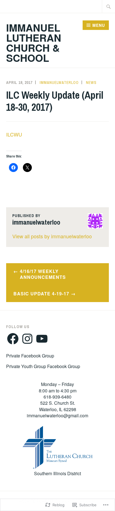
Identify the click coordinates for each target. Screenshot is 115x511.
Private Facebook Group (30, 355)
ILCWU (14, 134)
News (91, 82)
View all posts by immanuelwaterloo (52, 236)
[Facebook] (13, 338)
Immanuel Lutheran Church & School (33, 42)
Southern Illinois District (57, 473)
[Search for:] (108, 6)
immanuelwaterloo (59, 82)
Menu (98, 25)
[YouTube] (42, 338)
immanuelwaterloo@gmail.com (57, 415)
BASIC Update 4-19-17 (41, 293)
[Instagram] (27, 338)
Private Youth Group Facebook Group (43, 366)
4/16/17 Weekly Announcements (43, 274)
